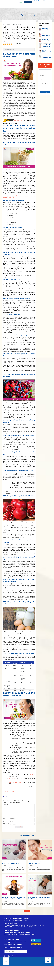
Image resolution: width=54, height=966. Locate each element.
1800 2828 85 (15, 930)
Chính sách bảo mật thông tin (11, 939)
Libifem (31, 774)
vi (42, 0)
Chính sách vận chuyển (10, 942)
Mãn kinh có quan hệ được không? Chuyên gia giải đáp (46, 29)
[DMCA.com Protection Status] (36, 944)
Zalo (10, 956)
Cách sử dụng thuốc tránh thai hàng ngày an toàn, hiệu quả (46, 56)
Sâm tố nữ (12, 778)
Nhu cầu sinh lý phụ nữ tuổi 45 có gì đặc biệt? (39, 898)
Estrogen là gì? (18, 120)
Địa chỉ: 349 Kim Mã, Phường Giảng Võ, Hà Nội (15, 920)
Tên (4, 818)
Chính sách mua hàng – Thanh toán (13, 944)
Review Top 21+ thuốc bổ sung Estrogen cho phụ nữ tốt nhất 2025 (46, 45)
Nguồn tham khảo (9, 791)
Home (4, 23)
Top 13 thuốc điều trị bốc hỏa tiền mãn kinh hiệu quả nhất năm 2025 (13, 898)
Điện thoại (6, 824)
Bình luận (5, 804)
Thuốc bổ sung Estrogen (16, 782)
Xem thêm (27, 911)
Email (5, 821)
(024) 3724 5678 (14, 922)
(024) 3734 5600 (23, 922)
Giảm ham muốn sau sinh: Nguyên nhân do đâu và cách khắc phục (46, 40)
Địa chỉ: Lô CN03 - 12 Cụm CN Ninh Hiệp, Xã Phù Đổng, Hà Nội (19, 934)
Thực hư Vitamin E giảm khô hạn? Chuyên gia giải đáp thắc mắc (46, 51)
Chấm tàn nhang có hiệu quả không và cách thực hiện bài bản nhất (46, 34)
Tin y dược (9, 23)
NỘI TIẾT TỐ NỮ (17, 23)
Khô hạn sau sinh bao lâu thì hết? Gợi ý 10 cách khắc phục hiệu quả (13, 862)
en (44, 0)
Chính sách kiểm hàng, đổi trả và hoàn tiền (15, 941)
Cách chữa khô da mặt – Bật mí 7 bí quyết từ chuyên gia (38, 862)
